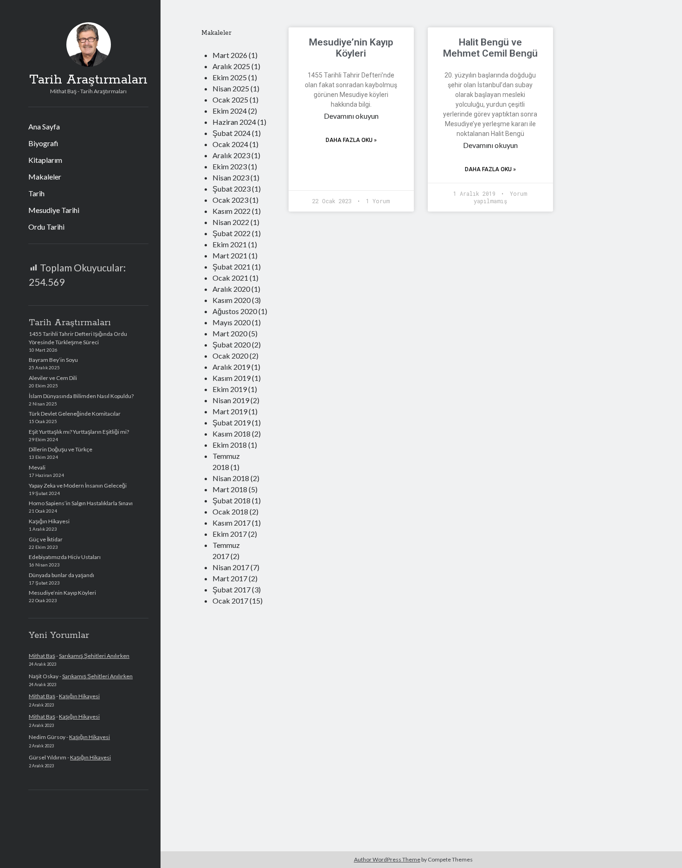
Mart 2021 (229, 255)
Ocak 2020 (230, 355)
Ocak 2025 (230, 99)
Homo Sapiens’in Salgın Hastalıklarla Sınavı (81, 503)
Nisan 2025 (230, 88)
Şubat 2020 (231, 344)
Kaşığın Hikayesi (49, 521)
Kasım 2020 (231, 300)
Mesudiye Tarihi (53, 210)
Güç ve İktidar (46, 539)
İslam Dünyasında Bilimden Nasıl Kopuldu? (81, 395)
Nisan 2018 (230, 478)
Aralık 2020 (231, 288)
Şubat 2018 (231, 500)
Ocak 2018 (230, 511)
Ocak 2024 (230, 144)
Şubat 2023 (231, 188)
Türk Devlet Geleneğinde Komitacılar (75, 413)
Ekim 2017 (229, 533)
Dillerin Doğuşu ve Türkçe (60, 449)
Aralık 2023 (231, 155)
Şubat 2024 (231, 133)
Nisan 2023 (230, 177)
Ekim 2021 (229, 244)
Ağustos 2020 (234, 311)
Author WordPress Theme (387, 859)
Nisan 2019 (230, 400)
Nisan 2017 (230, 567)
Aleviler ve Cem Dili (53, 377)
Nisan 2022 (230, 222)
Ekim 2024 (229, 110)
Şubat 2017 (231, 589)
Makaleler (44, 176)
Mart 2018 (229, 489)
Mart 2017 (229, 578)
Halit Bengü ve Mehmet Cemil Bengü (490, 48)
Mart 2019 (229, 411)
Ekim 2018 (229, 444)
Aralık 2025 (231, 66)
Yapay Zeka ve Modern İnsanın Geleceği (78, 485)
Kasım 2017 (231, 522)
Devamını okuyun (351, 115)
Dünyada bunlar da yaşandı (61, 575)
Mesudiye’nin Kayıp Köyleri (62, 592)
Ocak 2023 (230, 199)
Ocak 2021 (230, 277)
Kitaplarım (45, 159)
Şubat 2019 (231, 422)
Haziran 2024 (234, 121)
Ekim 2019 (229, 389)
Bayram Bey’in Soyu (53, 359)
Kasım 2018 (231, 433)
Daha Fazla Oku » (351, 140)
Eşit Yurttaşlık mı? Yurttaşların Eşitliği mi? (79, 431)
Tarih (36, 193)
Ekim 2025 (229, 77)
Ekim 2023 (229, 166)
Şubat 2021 (231, 266)
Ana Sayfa (44, 126)
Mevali (37, 467)
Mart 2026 (229, 55)
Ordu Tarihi (46, 226)
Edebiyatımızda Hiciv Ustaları (65, 556)
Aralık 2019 (231, 366)
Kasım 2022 (231, 210)
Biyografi (43, 143)
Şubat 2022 (231, 233)
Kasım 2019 (231, 377)
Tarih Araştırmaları (88, 79)
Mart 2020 (229, 333)
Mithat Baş (42, 655)
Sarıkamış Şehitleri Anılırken (94, 655)
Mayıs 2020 (231, 322)
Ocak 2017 (230, 600)
